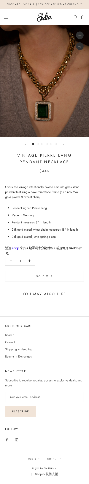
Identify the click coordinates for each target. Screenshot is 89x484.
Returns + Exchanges (18, 356)
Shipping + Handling (18, 349)
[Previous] (25, 144)
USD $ (32, 459)
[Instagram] (16, 439)
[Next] (64, 144)
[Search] (76, 17)
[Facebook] (6, 439)
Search (9, 335)
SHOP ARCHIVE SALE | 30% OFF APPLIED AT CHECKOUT (44, 4)
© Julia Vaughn (44, 468)
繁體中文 (52, 459)
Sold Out (44, 276)
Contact (10, 342)
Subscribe (20, 411)
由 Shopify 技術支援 (44, 474)
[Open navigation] (6, 17)
